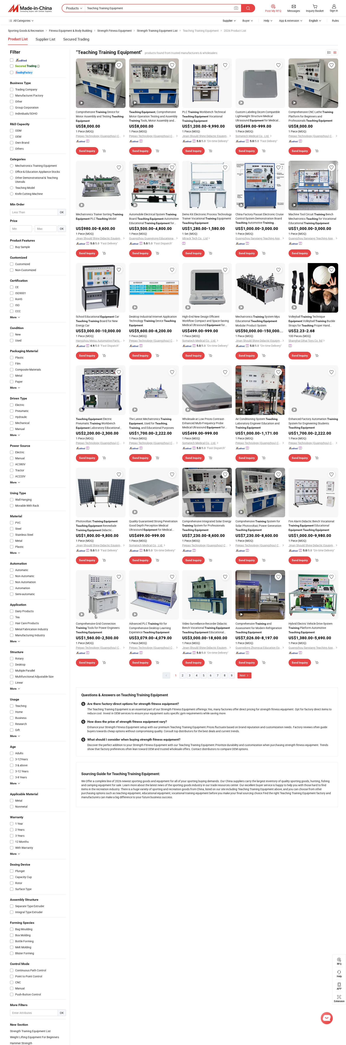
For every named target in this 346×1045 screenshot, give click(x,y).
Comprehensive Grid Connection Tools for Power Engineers (98, 628)
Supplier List (45, 39)
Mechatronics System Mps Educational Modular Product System (257, 321)
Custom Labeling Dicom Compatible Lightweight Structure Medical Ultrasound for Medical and (257, 116)
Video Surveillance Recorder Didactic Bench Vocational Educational (206, 628)
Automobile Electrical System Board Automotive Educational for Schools (154, 218)
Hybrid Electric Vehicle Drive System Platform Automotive (310, 628)
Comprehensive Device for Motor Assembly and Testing (100, 116)
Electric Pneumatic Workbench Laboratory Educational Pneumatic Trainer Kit (98, 423)
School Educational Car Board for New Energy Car (97, 321)
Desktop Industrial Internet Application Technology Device (153, 321)
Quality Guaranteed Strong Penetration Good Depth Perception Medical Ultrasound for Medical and (153, 525)
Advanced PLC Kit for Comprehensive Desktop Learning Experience (150, 628)
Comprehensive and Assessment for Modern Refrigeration (258, 628)
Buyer (246, 20)
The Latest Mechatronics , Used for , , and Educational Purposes (151, 423)
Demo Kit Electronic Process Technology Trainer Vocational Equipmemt (207, 218)
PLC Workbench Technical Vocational (204, 116)
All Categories (21, 20)
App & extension (289, 20)
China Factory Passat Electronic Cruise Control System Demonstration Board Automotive (259, 218)
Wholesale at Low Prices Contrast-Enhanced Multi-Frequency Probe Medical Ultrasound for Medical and (203, 423)
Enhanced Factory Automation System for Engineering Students (313, 423)
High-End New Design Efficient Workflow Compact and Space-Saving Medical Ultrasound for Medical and (205, 321)
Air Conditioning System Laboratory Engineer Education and (257, 423)
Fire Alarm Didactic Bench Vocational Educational (311, 525)
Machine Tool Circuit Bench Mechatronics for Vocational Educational (312, 218)
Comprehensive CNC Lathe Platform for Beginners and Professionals (311, 116)
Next (243, 675)
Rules (335, 20)
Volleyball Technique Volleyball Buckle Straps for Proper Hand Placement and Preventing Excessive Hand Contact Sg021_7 (312, 321)
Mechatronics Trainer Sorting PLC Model (99, 216)
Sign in (334, 10)
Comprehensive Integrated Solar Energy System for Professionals (206, 525)
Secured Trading (76, 39)
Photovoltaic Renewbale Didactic (97, 525)
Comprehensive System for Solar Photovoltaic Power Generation (258, 525)
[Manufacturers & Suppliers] (30, 8)
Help (266, 20)
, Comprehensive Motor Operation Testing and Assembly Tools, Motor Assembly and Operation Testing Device (153, 116)
